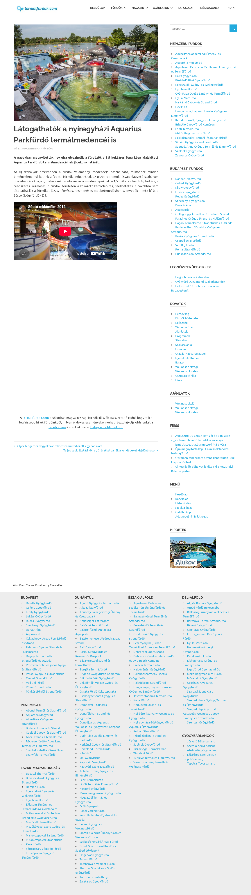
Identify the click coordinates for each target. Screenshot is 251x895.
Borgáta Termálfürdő (93, 669)
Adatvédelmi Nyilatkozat (191, 516)
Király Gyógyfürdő (187, 187)
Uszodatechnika (185, 375)
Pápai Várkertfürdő (92, 810)
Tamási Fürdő (88, 859)
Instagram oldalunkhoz (106, 427)
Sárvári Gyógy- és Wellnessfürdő (196, 142)
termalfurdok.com (36, 417)
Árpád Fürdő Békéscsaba (203, 607)
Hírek (17, 148)
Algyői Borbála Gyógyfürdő (204, 603)
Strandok (181, 340)
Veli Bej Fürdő (184, 245)
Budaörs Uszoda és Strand (43, 728)
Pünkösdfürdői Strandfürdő (193, 253)
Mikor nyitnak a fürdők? (37, 148)
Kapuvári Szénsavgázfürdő (97, 766)
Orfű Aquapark (89, 806)
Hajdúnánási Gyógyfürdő (149, 669)
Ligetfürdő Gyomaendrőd (203, 669)
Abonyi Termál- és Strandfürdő (46, 710)
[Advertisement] (86, 291)
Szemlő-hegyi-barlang (201, 745)
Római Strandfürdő (187, 249)
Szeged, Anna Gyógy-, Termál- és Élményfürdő (205, 146)
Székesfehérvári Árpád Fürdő (99, 841)
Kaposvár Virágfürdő (93, 762)
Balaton (180, 362)
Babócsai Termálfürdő (94, 625)
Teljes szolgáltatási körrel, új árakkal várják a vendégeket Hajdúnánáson (109, 450)
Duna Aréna (183, 205)
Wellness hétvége (187, 366)
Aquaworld (182, 209)
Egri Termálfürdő (37, 800)
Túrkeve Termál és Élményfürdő (154, 757)
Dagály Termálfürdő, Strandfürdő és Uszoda (203, 223)
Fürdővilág (182, 313)
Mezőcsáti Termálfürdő (41, 822)
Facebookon (57, 427)
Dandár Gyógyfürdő (188, 178)
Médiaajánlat (210, 8)
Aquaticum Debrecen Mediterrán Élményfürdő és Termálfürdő (147, 607)
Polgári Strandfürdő (146, 731)
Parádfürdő (33, 844)
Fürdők (117, 8)
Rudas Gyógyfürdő (187, 196)
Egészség (181, 322)
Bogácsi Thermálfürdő (40, 773)
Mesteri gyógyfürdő (92, 788)
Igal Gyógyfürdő (90, 757)
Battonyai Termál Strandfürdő (206, 620)
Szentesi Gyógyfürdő (200, 722)
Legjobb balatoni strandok (192, 277)
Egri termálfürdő (186, 89)
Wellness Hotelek (186, 371)
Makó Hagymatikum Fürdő (204, 673)
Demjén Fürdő (35, 786)
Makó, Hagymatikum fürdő (192, 133)
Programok (182, 336)
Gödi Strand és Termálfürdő (44, 737)
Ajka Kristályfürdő (91, 607)
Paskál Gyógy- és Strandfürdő (194, 236)
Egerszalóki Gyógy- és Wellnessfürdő (199, 84)
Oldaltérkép (183, 512)
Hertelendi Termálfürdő (95, 749)
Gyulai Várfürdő (185, 98)
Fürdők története (186, 318)
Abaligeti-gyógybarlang (202, 750)
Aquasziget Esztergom (94, 620)
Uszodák (180, 349)
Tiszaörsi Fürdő (143, 753)
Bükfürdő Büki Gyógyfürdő (192, 80)
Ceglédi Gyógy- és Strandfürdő (46, 732)
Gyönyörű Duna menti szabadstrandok (200, 281)
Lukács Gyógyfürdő (187, 192)
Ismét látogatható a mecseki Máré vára (200, 444)
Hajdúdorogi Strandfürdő (149, 682)
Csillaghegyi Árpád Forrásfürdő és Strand (202, 214)
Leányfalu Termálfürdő (40, 754)
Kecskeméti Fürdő (199, 656)
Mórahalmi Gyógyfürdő (202, 678)
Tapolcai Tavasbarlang (201, 763)
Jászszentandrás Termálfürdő (152, 696)
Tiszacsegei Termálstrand (149, 749)
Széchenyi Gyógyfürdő (190, 200)
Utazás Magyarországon (191, 353)
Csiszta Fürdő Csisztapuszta (98, 691)
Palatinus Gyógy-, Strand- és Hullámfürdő (202, 218)
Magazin (138, 8)
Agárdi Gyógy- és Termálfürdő (99, 603)
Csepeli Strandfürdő (188, 240)
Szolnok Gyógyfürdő (188, 151)
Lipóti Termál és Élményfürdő (99, 784)
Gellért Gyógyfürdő (187, 183)
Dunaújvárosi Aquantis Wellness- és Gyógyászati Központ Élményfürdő (97, 726)
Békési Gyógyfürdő (199, 625)
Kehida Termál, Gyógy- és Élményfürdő (200, 120)
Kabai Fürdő (141, 700)
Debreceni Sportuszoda (148, 651)
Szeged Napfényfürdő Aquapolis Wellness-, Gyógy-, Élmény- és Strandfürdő (201, 713)
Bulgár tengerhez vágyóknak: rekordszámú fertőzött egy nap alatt (59, 446)
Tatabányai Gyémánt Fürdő (97, 863)
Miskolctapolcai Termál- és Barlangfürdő (201, 137)
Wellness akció (184, 403)
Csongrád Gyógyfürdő (201, 629)
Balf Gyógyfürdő (186, 75)
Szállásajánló (183, 344)
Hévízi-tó (181, 106)
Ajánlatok (161, 8)
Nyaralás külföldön (187, 358)
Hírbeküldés (183, 503)
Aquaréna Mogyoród (188, 62)
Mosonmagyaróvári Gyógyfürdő (100, 793)
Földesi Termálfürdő (146, 665)
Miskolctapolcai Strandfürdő (44, 839)
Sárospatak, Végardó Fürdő (43, 848)
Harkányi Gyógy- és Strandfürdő (196, 102)
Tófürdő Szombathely (94, 877)
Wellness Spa (184, 327)
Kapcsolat (186, 8)
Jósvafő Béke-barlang (201, 741)
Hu (229, 8)
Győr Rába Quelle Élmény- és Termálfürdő (202, 93)
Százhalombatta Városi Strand (45, 750)
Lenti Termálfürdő (187, 128)
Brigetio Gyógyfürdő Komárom (195, 124)
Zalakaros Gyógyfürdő (189, 155)
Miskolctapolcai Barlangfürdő (45, 835)
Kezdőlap (97, 8)
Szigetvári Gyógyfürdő (94, 855)
